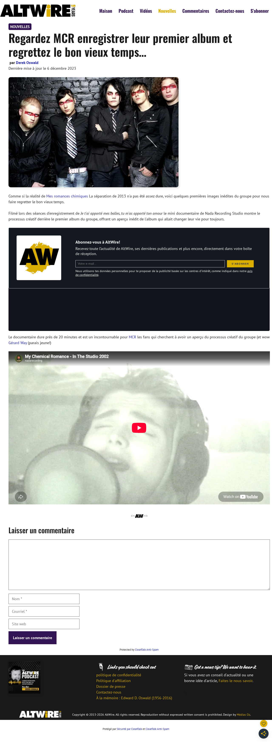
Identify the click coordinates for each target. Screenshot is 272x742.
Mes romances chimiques (67, 196)
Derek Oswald (27, 62)
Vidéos (146, 10)
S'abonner (260, 10)
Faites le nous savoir (235, 680)
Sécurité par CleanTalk (129, 729)
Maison (105, 10)
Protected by (139, 649)
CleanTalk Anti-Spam (147, 649)
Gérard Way (17, 342)
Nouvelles (167, 10)
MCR (132, 337)
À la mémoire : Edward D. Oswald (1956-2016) (134, 697)
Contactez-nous (229, 10)
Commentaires (195, 10)
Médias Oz (243, 714)
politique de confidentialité (118, 674)
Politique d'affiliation (113, 680)
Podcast (126, 10)
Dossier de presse (110, 686)
